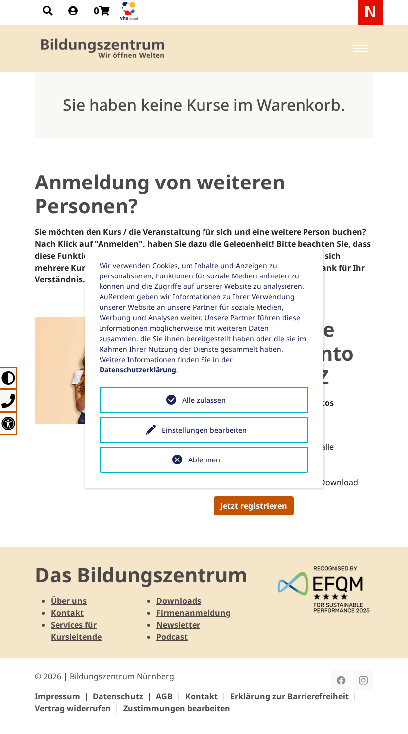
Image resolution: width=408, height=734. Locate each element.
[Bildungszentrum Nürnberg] (103, 48)
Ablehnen (204, 459)
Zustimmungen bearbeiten (176, 708)
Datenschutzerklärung (138, 369)
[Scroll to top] (386, 712)
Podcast (172, 636)
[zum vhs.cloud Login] (130, 11)
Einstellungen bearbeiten (204, 430)
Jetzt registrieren (253, 505)
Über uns (69, 600)
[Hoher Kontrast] (8, 378)
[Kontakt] (8, 400)
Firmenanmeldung (193, 612)
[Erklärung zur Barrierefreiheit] (8, 423)
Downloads (178, 600)
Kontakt (67, 612)
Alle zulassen (204, 400)
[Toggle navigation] (360, 48)
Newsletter (178, 624)
